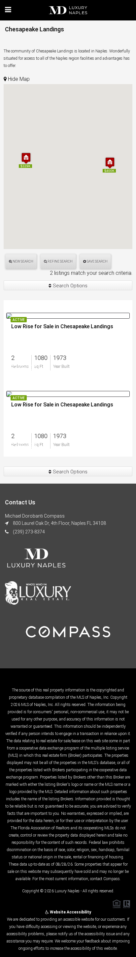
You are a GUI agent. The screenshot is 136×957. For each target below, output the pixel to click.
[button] (26, 158)
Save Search (97, 261)
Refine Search (60, 261)
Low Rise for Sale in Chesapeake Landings (62, 327)
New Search (22, 261)
